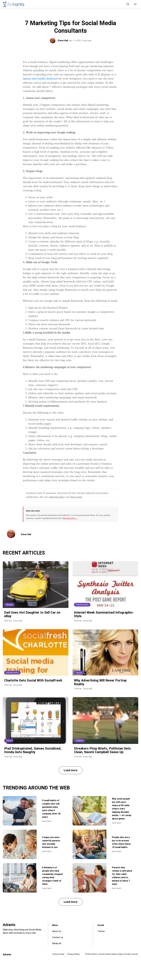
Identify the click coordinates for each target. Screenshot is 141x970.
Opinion (79, 673)
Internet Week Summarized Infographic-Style (104, 614)
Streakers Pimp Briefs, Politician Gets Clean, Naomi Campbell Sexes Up (102, 750)
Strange (9, 605)
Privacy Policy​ (74, 954)
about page (76, 496)
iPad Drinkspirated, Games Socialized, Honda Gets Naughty (32, 750)
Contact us (57, 937)
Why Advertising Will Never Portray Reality (100, 682)
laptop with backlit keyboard (40, 78)
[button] (135, 4)
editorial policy (56, 496)
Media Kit (56, 943)
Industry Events (82, 605)
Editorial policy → (70, 518)
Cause (8, 741)
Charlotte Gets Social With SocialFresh (33, 680)
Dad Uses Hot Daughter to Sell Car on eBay (32, 614)
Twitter (101, 931)
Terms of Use (58, 954)
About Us (56, 931)
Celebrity (79, 741)
